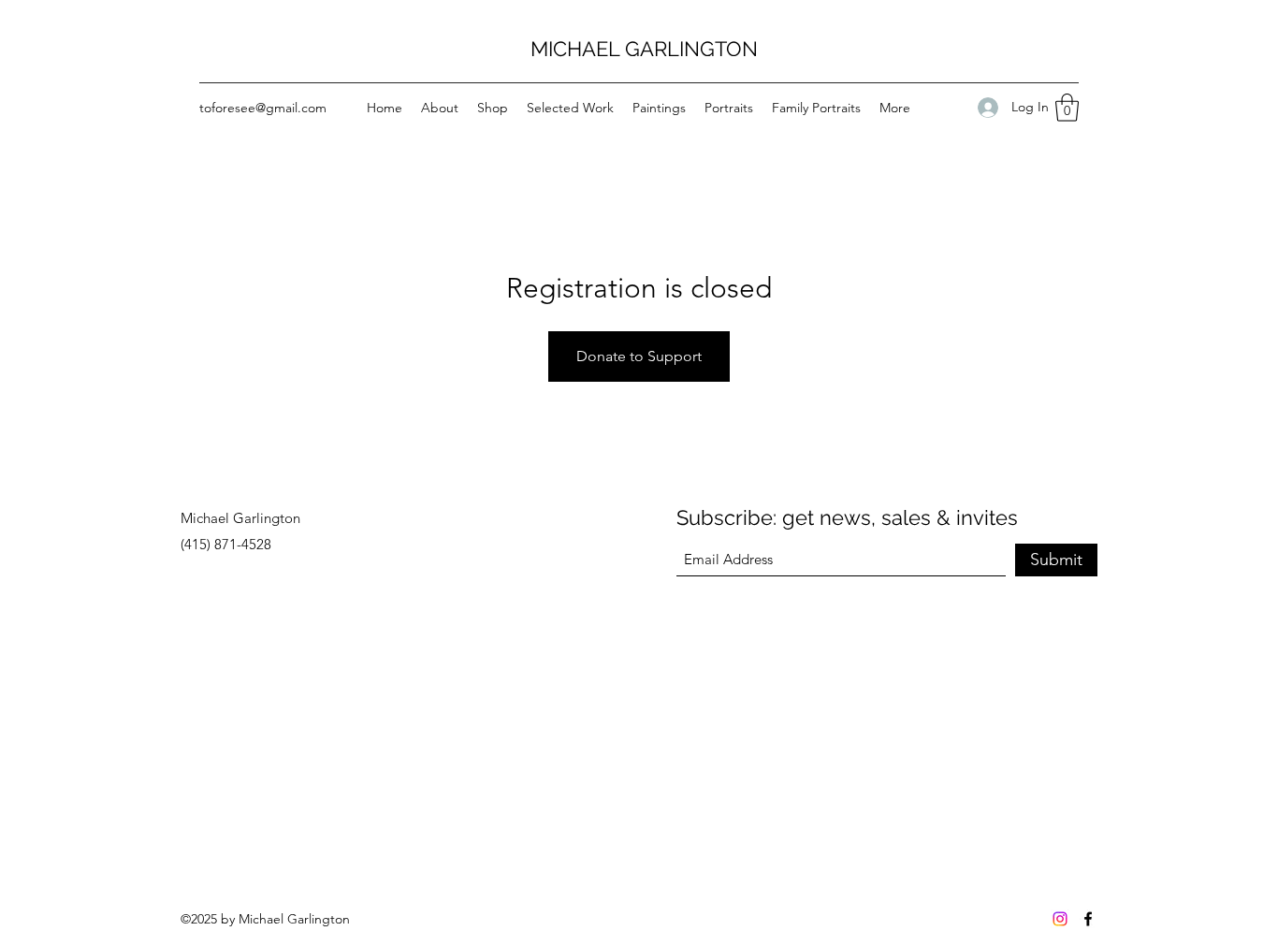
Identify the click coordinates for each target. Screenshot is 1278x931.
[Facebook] (1088, 918)
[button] (1067, 108)
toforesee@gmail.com (263, 107)
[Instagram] (1060, 918)
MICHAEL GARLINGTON (644, 48)
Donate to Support (639, 356)
